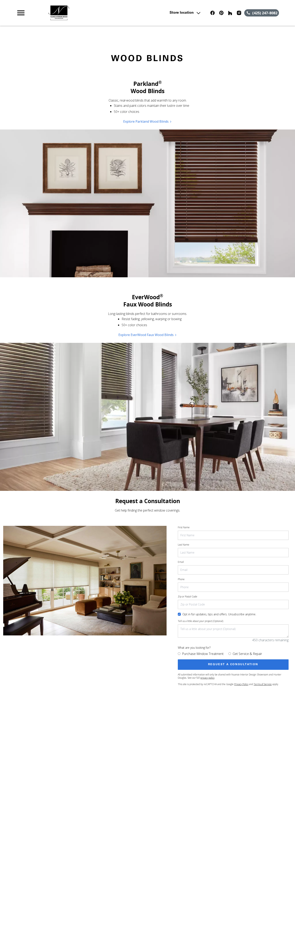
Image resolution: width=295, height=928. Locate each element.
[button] (21, 13)
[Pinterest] (221, 12)
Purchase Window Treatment (203, 654)
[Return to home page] (95, 13)
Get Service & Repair (247, 654)
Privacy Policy (241, 684)
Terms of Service (263, 684)
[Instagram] (239, 12)
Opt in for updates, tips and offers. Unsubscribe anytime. (219, 614)
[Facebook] (212, 12)
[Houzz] (230, 12)
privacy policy (207, 677)
